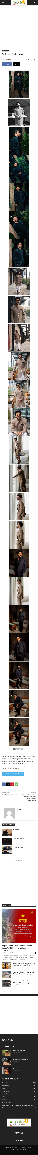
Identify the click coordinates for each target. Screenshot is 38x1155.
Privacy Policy (9, 1147)
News (29, 1147)
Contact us (23, 1147)
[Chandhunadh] (7, 850)
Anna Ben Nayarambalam (9, 795)
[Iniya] (6, 1070)
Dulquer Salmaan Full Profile (13, 774)
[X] (8, 784)
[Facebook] (4, 784)
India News (23, 1149)
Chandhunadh (18, 847)
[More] (23, 64)
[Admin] (3, 59)
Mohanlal (16, 830)
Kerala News (15, 1149)
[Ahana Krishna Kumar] (6, 1053)
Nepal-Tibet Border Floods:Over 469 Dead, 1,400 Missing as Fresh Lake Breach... (17, 948)
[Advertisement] (19, 25)
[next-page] (6, 989)
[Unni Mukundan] (7, 841)
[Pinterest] (12, 784)
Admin (7, 59)
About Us (16, 1147)
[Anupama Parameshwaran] (6, 1061)
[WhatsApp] (16, 784)
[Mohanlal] (7, 832)
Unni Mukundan (18, 839)
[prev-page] (3, 989)
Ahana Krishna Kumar (19, 1050)
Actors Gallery (9, 48)
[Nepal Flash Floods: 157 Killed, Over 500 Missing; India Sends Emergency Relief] (6, 974)
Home (3, 48)
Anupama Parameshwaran (20, 1059)
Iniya (14, 1068)
